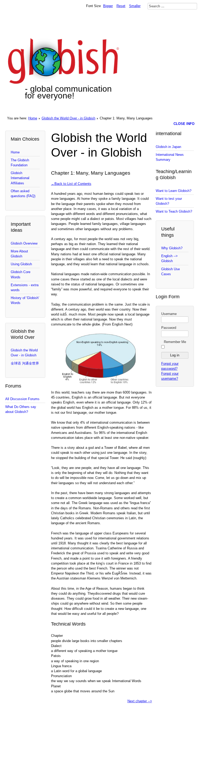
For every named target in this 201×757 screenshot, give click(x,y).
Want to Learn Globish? (173, 191)
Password (168, 328)
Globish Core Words (20, 274)
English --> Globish (169, 258)
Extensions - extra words (24, 287)
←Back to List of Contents (71, 184)
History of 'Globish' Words (25, 300)
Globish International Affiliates (20, 178)
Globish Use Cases (170, 271)
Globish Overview (24, 243)
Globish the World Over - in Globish (68, 118)
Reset (120, 6)
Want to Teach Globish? (174, 211)
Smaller (135, 6)
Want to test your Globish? (169, 201)
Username (169, 314)
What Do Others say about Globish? (20, 409)
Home (32, 118)
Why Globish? (171, 248)
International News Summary (170, 157)
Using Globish (21, 264)
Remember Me (175, 342)
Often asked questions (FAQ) (23, 193)
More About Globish (19, 253)
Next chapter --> (139, 701)
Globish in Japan (168, 147)
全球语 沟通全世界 (25, 363)
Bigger (108, 6)
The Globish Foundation (20, 162)
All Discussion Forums (22, 399)
